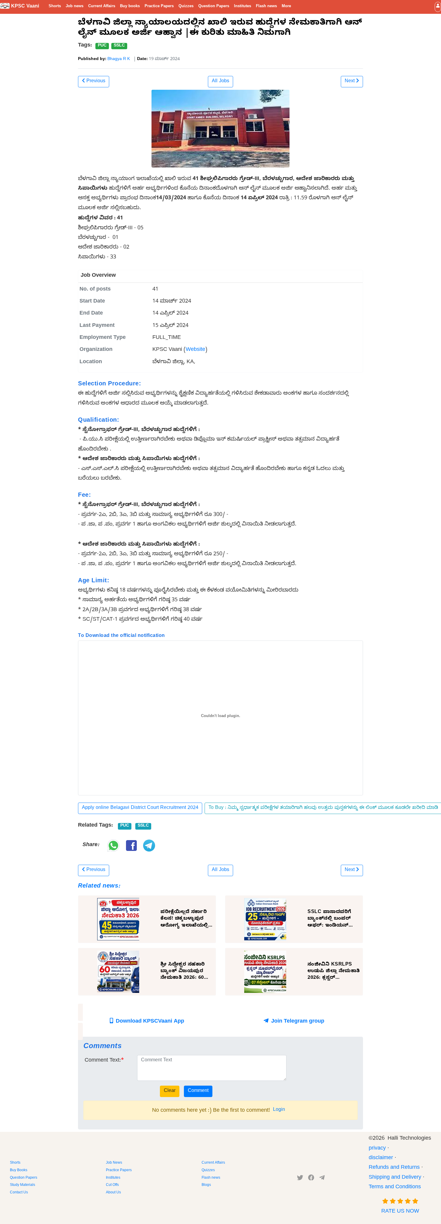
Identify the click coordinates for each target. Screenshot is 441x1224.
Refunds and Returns (394, 1168)
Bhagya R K (118, 59)
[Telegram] (322, 1179)
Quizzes (186, 6)
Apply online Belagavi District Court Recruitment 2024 (140, 808)
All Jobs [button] (220, 81)
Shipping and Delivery (395, 1178)
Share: (90, 845)
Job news (74, 6)
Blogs (206, 1185)
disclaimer (381, 1158)
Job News (114, 1163)
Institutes (242, 6)
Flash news (266, 6)
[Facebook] (311, 1179)
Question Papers (213, 6)
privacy (377, 1149)
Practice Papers (159, 6)
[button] (438, 7)
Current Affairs (101, 6)
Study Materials (22, 1185)
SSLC (119, 46)
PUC (102, 46)
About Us (113, 1192)
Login (279, 1110)
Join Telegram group (297, 1022)
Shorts (55, 6)
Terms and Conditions (395, 1187)
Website (195, 350)
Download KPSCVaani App (149, 1022)
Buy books (130, 6)
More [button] (286, 6)
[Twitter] (300, 1179)
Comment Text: (103, 1061)
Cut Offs (112, 1185)
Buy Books (18, 1170)
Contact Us (19, 1192)
